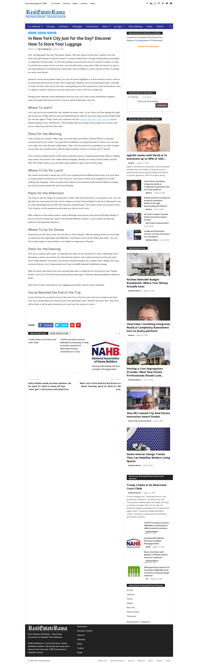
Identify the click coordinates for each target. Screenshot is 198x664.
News (149, 26)
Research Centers (84, 631)
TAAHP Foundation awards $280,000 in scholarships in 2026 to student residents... (156, 525)
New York (131, 607)
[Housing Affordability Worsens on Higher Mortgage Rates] (106, 350)
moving (42, 33)
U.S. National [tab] (133, 97)
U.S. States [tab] (147, 97)
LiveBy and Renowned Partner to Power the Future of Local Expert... (157, 234)
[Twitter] (167, 3)
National (51, 33)
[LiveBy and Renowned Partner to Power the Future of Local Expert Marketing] (134, 235)
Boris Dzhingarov (44, 49)
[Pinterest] (159, 3)
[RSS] (163, 3)
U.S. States (55, 3)
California (131, 594)
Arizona (130, 590)
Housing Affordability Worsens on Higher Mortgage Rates (154, 541)
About (75, 3)
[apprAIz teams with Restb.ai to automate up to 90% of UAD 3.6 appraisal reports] (148, 138)
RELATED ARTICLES (38, 333)
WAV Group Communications (157, 223)
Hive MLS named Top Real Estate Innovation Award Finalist (156, 217)
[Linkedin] (151, 3)
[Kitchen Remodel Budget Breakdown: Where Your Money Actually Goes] (148, 264)
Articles (160, 26)
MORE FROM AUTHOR (59, 333)
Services (66, 3)
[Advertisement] (120, 13)
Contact (84, 3)
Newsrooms (82, 626)
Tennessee (131, 616)
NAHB (148, 547)
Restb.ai (131, 163)
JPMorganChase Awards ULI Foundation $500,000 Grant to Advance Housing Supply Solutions (157, 571)
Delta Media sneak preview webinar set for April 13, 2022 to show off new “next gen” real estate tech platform (49, 386)
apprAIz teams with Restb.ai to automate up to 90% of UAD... (147, 156)
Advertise (81, 639)
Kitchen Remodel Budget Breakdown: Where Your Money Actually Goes (147, 283)
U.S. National (34, 26)
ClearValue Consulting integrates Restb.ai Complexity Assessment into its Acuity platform (157, 185)
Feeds (92, 3)
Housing (50, 26)
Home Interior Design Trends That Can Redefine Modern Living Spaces (148, 457)
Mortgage (77, 26)
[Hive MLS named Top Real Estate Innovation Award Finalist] (134, 218)
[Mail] (155, 3)
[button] (169, 26)
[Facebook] (147, 3)
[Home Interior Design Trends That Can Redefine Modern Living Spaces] (148, 439)
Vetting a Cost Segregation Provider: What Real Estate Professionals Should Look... (145, 372)
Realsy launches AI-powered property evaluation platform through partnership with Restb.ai (157, 201)
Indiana (130, 603)
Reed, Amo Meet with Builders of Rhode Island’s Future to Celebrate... (156, 555)
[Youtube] (171, 3)
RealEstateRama (152, 240)
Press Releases (135, 26)
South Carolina (133, 612)
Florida (129, 599)
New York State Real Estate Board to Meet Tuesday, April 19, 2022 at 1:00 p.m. (100, 386)
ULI (147, 579)
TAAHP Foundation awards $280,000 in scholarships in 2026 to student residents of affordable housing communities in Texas (74, 345)
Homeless (63, 26)
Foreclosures (92, 26)
